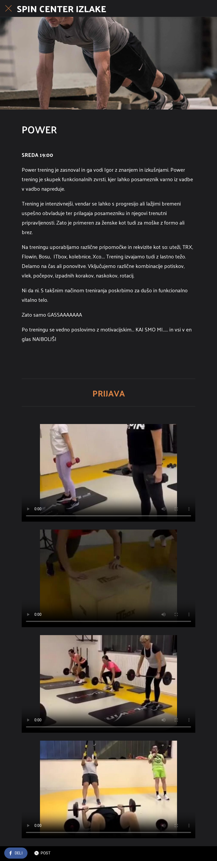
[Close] (8, 8)
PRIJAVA (108, 393)
